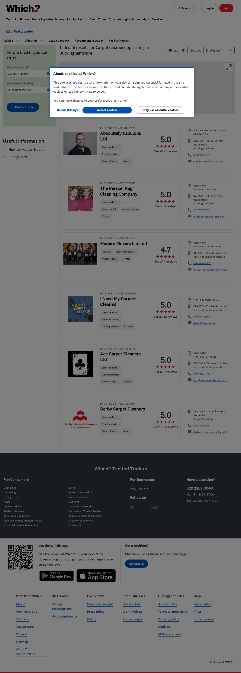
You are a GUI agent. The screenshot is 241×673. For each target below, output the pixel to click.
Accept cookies (107, 110)
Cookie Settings (67, 110)
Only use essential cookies (160, 110)
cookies (77, 82)
